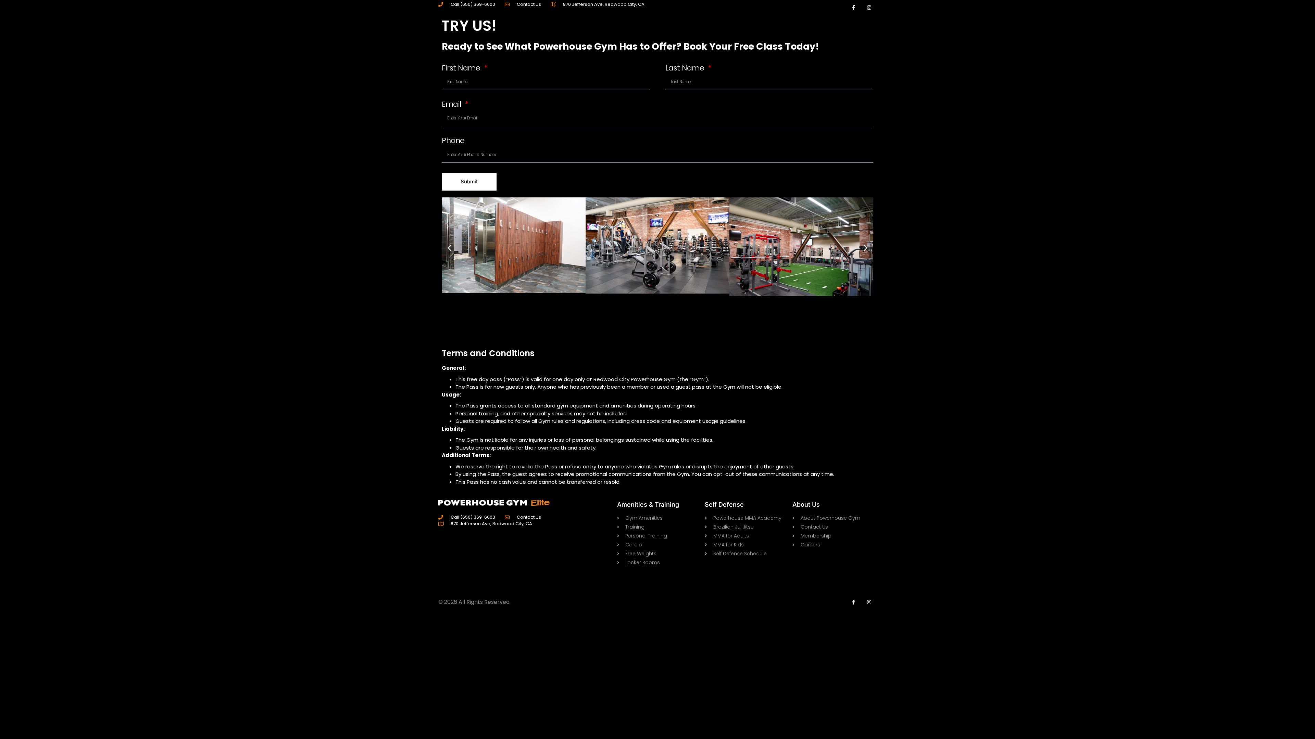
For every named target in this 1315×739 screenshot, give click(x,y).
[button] (449, 248)
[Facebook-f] (853, 7)
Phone (453, 141)
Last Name (685, 68)
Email (452, 104)
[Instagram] (869, 7)
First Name (462, 68)
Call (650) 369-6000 (473, 4)
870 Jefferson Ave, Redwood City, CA (603, 4)
